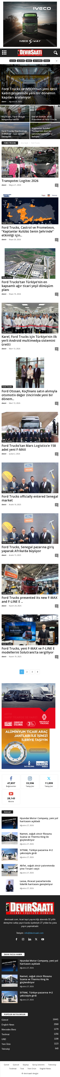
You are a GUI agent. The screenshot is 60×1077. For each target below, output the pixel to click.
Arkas (28, 61)
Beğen (11, 777)
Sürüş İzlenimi (38, 1064)
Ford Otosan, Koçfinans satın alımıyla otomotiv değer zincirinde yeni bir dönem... (29, 395)
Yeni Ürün (6, 1044)
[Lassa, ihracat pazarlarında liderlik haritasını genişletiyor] (10, 886)
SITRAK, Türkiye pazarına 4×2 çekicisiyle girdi (36, 852)
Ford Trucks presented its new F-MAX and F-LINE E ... (29, 600)
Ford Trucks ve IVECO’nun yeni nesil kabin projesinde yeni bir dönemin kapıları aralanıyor (29, 93)
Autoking (38, 61)
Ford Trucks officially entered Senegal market (30, 498)
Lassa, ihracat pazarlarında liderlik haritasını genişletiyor (36, 883)
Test (22, 1068)
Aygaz (46, 61)
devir (4, 101)
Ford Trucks (7, 176)
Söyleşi (26, 1064)
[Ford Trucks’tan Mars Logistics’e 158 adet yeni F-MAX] (30, 427)
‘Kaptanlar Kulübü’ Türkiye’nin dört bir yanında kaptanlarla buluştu (42, 132)
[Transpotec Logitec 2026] (30, 162)
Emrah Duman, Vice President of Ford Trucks (44, 118)
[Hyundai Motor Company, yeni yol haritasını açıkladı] (10, 823)
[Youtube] (43, 939)
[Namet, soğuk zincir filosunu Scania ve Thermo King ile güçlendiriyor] (10, 838)
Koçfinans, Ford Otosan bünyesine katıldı (13, 118)
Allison (21, 61)
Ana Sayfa (24, 143)
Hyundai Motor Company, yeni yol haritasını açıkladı (39, 820)
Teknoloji (6, 1049)
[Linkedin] (30, 939)
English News (8, 1024)
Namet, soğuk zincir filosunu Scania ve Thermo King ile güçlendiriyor (36, 836)
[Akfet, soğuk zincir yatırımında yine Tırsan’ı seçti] (10, 870)
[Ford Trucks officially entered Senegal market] (30, 477)
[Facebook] (17, 939)
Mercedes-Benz (9, 1029)
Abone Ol (11, 792)
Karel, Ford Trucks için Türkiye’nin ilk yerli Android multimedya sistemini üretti (29, 341)
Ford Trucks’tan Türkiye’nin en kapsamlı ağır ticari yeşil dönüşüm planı (27, 286)
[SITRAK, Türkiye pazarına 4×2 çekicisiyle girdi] (10, 855)
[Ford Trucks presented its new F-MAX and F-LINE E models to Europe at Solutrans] (30, 579)
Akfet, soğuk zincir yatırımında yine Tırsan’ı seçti (37, 867)
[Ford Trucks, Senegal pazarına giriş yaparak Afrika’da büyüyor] (30, 528)
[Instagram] (23, 939)
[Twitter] (37, 939)
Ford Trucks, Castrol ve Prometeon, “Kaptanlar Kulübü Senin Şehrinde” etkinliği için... (28, 231)
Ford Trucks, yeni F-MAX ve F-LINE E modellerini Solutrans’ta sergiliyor (28, 650)
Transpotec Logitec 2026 (20, 181)
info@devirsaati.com (34, 933)
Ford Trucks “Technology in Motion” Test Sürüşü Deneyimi (14, 134)
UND (4, 1039)
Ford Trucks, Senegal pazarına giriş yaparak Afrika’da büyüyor (28, 549)
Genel (6, 1064)
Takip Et (30, 777)
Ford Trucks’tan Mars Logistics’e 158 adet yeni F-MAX (29, 448)
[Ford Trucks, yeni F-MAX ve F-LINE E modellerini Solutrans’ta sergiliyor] (30, 630)
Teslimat (5, 1034)
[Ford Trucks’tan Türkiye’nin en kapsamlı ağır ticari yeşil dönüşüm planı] (30, 263)
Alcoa (12, 61)
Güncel (5, 1020)
